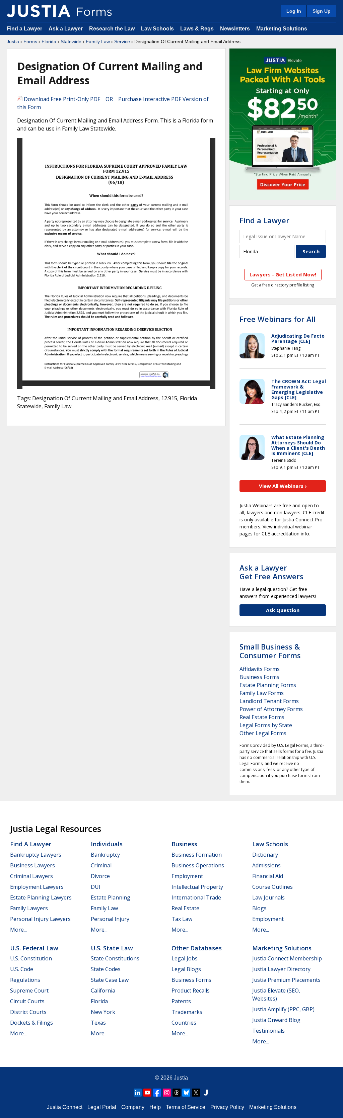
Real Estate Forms (261, 717)
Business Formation (197, 854)
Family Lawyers (29, 908)
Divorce (100, 876)
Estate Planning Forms (267, 685)
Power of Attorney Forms (271, 709)
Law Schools (157, 28)
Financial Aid (267, 876)
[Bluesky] (186, 1093)
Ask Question (282, 610)
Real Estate (185, 908)
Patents (181, 1001)
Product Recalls (191, 990)
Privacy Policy (227, 1107)
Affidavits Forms (259, 669)
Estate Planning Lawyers (41, 897)
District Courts (28, 1012)
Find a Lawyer (24, 28)
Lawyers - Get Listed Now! (283, 274)
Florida (49, 41)
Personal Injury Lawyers (40, 919)
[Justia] (38, 11)
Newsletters (235, 28)
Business (184, 844)
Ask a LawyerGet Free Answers (271, 572)
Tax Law (182, 919)
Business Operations (198, 865)
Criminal (101, 865)
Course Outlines (272, 886)
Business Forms (259, 677)
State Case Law (110, 979)
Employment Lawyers (37, 886)
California (103, 990)
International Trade (196, 897)
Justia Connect (64, 1107)
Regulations (25, 979)
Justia (13, 41)
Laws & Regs (197, 28)
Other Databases (197, 948)
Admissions (266, 865)
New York (103, 1012)
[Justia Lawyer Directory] (206, 1093)
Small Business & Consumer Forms (270, 650)
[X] (196, 1093)
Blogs (259, 908)
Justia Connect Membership (287, 958)
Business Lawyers (32, 865)
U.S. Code (21, 969)
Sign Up (322, 11)
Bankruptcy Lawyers (35, 854)
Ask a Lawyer (66, 28)
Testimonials (268, 1030)
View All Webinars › (283, 486)
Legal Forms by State (265, 725)
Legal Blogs (186, 969)
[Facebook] (157, 1093)
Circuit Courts (27, 1001)
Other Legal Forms (262, 733)
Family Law (98, 41)
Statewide (71, 41)
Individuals (107, 844)
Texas (98, 1022)
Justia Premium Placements (286, 979)
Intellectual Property (197, 886)
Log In (293, 11)
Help (155, 1107)
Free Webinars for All (277, 319)
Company (132, 1107)
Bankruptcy (105, 854)
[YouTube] (147, 1093)
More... (18, 929)
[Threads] (177, 1093)
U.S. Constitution (31, 958)
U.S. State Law (112, 948)
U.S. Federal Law (34, 948)
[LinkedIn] (138, 1093)
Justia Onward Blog (276, 1020)
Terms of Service (185, 1107)
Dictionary (265, 854)
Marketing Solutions (281, 28)
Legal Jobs (185, 958)
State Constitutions (115, 958)
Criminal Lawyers (31, 876)
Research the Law (112, 28)
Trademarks (187, 1012)
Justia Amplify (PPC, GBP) (283, 1009)
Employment (187, 876)
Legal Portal (101, 1107)
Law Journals (268, 897)
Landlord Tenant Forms (269, 701)
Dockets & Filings (31, 1022)
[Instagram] (167, 1093)
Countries (184, 1022)
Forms (30, 41)
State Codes (106, 969)
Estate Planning (110, 897)
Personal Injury (110, 919)
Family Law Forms (261, 693)
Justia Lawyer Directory (281, 969)
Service (122, 41)
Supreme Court (29, 990)
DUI (95, 886)
